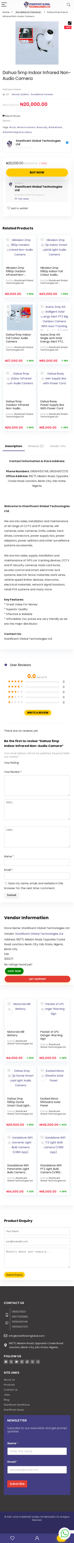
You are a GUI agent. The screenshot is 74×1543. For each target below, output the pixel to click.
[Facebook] (6, 1362)
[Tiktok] (27, 1362)
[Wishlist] (12, 1538)
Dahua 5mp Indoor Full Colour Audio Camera (18, 338)
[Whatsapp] (32, 1362)
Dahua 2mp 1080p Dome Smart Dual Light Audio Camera (18, 1104)
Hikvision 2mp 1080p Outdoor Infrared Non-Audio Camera (16, 273)
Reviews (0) (36, 446)
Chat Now (14, 971)
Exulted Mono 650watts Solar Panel (50, 1102)
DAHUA (6, 120)
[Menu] (4, 4)
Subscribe (17, 1484)
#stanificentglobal (13, 132)
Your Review (13, 772)
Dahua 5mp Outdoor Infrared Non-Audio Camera (17, 406)
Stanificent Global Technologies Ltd (38, 188)
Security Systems (20, 94)
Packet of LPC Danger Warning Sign (51, 1035)
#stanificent (55, 127)
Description (13, 446)
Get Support (37, 979)
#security (41, 127)
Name (9, 856)
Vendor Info (58, 446)
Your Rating (11, 763)
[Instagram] (22, 1362)
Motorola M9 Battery (15, 1033)
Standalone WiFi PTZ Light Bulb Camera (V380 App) (51, 1170)
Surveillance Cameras (28, 12)
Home (6, 12)
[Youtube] (16, 1362)
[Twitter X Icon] (11, 1362)
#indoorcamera (26, 127)
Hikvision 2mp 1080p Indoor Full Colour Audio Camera (51, 273)
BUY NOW (37, 172)
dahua (28, 132)
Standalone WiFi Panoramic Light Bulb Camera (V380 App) (18, 1170)
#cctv (12, 127)
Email (8, 870)
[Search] (69, 4)
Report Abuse (12, 115)
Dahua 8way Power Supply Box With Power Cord (52, 404)
